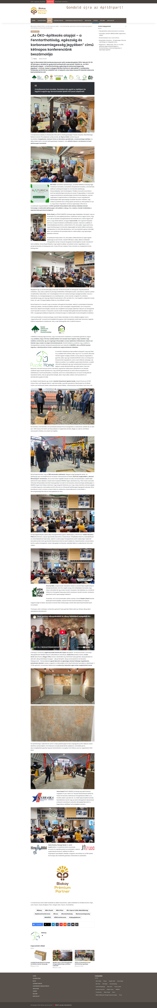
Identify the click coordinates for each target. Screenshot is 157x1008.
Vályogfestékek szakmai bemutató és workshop (111, 31)
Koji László (109, 986)
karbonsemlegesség (83, 914)
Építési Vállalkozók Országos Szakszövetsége (106, 995)
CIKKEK (95, 20)
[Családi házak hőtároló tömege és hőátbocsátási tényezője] (40, 955)
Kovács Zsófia (117, 986)
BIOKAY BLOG (40, 26)
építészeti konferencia (43, 914)
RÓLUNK (102, 20)
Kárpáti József (110, 989)
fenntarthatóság (67, 914)
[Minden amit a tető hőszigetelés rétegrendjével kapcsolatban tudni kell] (62, 955)
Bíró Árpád (49, 910)
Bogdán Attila (112, 981)
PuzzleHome (99, 992)
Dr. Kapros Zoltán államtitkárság (77, 910)
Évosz (56, 914)
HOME (33, 20)
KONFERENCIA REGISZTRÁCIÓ (74, 20)
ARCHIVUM (88, 20)
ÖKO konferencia (60, 917)
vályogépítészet (75, 917)
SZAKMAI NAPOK (58, 20)
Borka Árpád (120, 981)
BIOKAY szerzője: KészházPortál (63, 1005)
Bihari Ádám (98, 981)
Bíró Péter (60, 910)
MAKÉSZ (48, 917)
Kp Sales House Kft (100, 989)
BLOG (49, 20)
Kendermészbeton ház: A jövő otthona (109, 37)
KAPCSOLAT (110, 20)
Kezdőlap (34, 26)
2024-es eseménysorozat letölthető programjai (82, 963)
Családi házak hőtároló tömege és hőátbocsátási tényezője (40, 963)
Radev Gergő (107, 992)
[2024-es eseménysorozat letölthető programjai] (84, 955)
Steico (113, 992)
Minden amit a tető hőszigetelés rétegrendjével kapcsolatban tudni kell (62, 964)
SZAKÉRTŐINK (42, 20)
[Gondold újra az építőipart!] (39, 11)
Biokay (35, 58)
